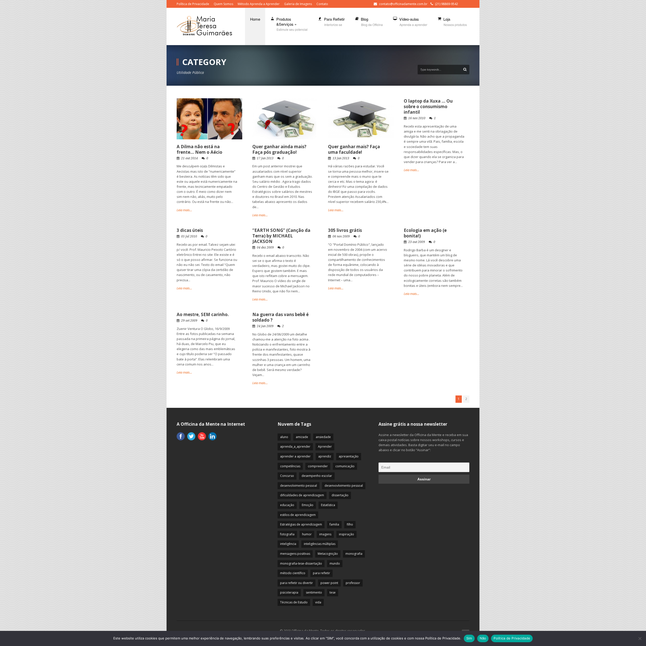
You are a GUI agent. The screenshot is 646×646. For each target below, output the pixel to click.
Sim (469, 638)
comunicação (345, 466)
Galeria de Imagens (298, 4)
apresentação (349, 456)
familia (334, 524)
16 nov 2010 (416, 118)
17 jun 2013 (265, 158)
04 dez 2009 (265, 247)
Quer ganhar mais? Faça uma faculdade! (354, 149)
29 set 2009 (189, 320)
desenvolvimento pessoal (298, 485)
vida (318, 602)
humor (307, 534)
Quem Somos (223, 4)
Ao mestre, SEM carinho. (203, 314)
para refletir (321, 573)
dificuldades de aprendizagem (302, 495)
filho (350, 524)
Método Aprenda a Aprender (259, 4)
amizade (302, 437)
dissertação (340, 495)
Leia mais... (184, 210)
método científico (292, 573)
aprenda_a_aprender (295, 446)
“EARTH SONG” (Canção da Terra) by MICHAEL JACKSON (281, 235)
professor (353, 583)
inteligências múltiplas (319, 544)
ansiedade (323, 437)
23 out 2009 (416, 242)
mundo (335, 563)
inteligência (288, 544)
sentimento (314, 592)
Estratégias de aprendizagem (301, 524)
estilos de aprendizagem (298, 515)
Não (483, 638)
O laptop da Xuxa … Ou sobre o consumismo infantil (428, 106)
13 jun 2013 (341, 158)
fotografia (287, 534)
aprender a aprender (295, 456)
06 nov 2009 (341, 236)
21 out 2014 (189, 158)
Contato (322, 4)
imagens (325, 534)
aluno (284, 437)
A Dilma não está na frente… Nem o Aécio (199, 149)
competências (290, 466)
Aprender (325, 446)
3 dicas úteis (190, 230)
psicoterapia (289, 592)
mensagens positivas (295, 553)
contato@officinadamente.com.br (403, 4)
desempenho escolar (317, 476)
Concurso (287, 476)
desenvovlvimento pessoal (344, 485)
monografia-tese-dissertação (301, 563)
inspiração (346, 534)
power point (329, 583)
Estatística (328, 505)
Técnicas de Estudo (294, 602)
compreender (318, 466)
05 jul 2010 (189, 236)
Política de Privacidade (193, 4)
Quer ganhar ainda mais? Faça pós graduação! (279, 149)
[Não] (639, 638)
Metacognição (328, 553)
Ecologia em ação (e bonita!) (425, 233)
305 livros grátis (345, 230)
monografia (353, 553)
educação (287, 505)
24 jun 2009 (265, 326)
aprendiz (324, 456)
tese (333, 592)
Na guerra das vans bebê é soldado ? (280, 317)
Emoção (307, 505)
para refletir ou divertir (296, 583)
